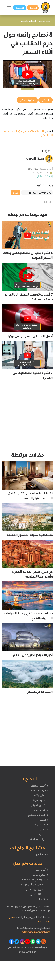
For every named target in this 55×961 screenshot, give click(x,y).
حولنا (44, 947)
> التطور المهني (39, 805)
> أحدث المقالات (39, 785)
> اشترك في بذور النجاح (35, 879)
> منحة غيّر (42, 854)
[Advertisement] (27, 417)
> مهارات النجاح (39, 790)
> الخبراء (43, 829)
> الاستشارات (41, 824)
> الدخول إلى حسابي (37, 889)
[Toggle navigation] (9, 8)
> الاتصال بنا (41, 898)
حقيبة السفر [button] (27, 100)
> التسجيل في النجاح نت (34, 884)
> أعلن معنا (42, 869)
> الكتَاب (43, 834)
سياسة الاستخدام (15, 947)
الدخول (33, 7)
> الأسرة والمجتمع (38, 814)
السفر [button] (45, 100)
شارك (15, 192)
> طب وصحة (41, 809)
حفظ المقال (43, 176)
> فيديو (44, 819)
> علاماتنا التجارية (38, 894)
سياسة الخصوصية (32, 947)
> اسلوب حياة (40, 800)
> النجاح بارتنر (40, 874)
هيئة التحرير (35, 158)
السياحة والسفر (40, 172)
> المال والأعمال (39, 795)
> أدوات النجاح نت (38, 839)
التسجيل (19, 7)
